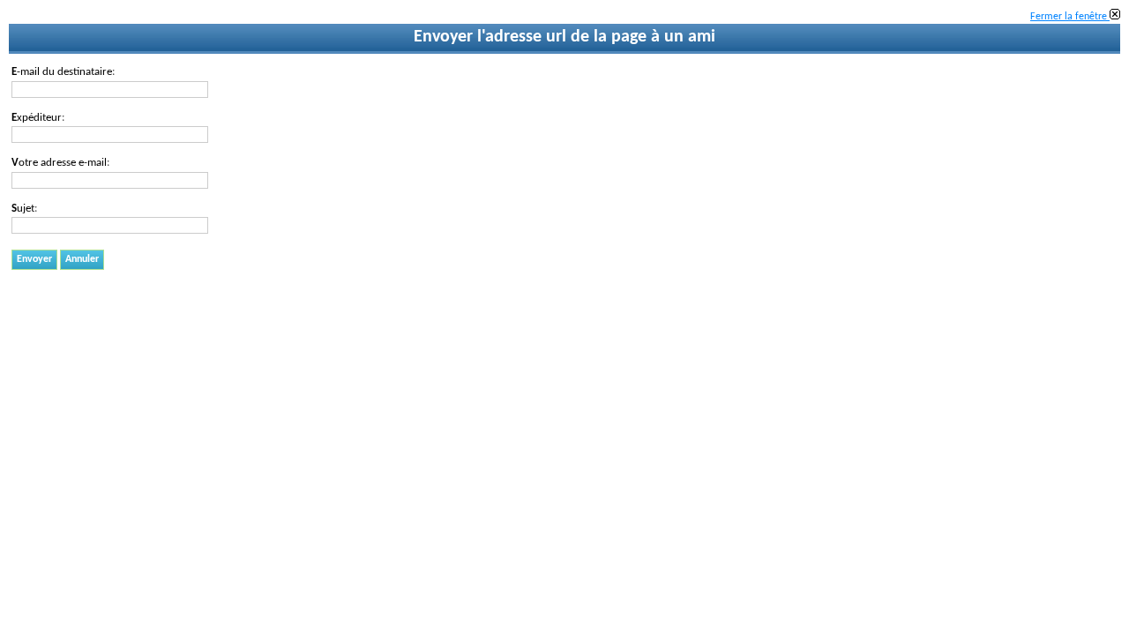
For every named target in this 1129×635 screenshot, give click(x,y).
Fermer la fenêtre (1070, 16)
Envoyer (34, 259)
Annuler (82, 259)
